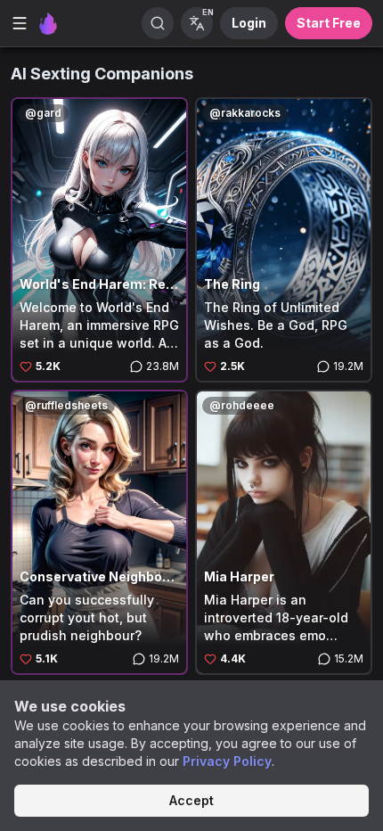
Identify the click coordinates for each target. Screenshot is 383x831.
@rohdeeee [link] (241, 405)
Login (249, 22)
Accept (191, 800)
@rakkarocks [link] (245, 112)
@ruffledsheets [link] (66, 405)
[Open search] (158, 23)
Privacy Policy (227, 761)
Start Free (329, 22)
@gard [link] (43, 112)
